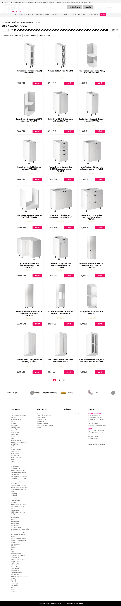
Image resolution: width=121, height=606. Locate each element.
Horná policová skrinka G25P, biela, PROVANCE (91, 312)
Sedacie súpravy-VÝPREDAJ (40, 14)
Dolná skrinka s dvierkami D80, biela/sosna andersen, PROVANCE (60, 216)
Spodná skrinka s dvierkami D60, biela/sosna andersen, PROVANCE (91, 168)
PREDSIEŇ (85, 14)
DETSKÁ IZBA (95, 14)
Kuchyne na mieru (30, 22)
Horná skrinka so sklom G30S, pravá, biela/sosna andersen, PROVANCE (91, 361)
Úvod (3, 22)
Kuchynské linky (21, 22)
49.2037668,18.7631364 (97, 433)
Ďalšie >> (64, 380)
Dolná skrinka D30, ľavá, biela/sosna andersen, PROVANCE (29, 168)
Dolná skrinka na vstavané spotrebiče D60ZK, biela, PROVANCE (29, 216)
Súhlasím (88, 7)
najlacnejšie (18, 35)
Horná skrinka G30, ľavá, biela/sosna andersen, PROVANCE (60, 361)
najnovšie (33, 35)
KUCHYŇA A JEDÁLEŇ (66, 14)
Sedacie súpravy (24, 14)
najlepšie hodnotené (44, 35)
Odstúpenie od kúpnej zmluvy (74, 603)
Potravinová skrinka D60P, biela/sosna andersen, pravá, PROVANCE (60, 312)
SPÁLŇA (77, 14)
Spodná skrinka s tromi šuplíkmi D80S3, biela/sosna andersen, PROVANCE (91, 217)
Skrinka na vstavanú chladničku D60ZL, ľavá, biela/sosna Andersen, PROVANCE (29, 313)
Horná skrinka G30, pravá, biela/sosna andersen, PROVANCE (29, 361)
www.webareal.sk (56, 603)
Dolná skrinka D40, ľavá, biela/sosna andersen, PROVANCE (60, 120)
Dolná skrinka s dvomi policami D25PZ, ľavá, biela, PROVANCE (92, 72)
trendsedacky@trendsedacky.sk (96, 444)
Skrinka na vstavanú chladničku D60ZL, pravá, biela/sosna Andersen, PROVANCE (92, 265)
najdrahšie (26, 35)
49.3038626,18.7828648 (97, 419)
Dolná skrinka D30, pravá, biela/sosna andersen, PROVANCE (91, 120)
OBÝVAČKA (55, 14)
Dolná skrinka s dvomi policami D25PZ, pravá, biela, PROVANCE (29, 120)
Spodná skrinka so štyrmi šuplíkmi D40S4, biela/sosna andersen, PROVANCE (60, 169)
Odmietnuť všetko (75, 7)
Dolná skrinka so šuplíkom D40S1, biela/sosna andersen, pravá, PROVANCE (60, 265)
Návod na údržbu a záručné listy (71, 414)
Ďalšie (102, 14)
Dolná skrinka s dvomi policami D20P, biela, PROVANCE (29, 72)
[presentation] (32, 393)
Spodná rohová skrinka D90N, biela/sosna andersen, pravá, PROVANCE (29, 265)
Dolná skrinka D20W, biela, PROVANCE (60, 71)
